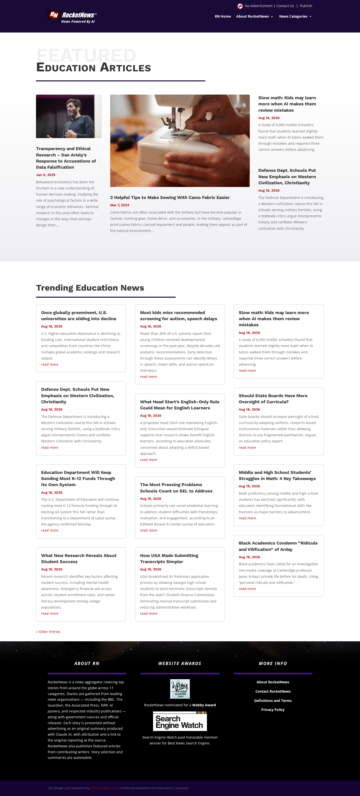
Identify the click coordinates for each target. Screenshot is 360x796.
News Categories (293, 17)
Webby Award (204, 705)
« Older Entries (48, 631)
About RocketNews (252, 17)
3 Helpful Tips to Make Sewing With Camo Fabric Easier (170, 197)
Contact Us (285, 5)
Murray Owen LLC (104, 788)
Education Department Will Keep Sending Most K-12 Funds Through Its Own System (78, 478)
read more (49, 364)
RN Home (223, 17)
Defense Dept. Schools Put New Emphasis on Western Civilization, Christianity (287, 176)
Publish (306, 5)
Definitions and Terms (273, 700)
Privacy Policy (273, 709)
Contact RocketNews (273, 691)
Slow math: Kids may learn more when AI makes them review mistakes (287, 103)
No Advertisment (259, 5)
